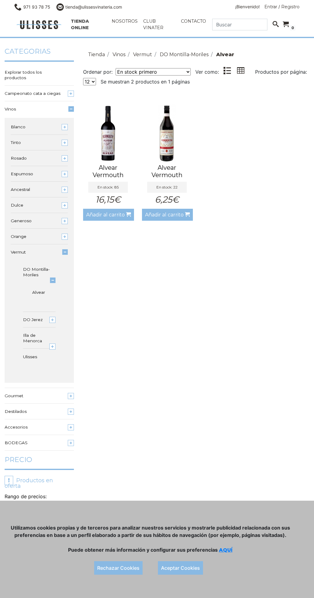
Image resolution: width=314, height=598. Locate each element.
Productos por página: (281, 72)
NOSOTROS (125, 21)
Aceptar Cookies (180, 568)
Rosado (19, 158)
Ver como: (207, 72)
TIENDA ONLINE (80, 24)
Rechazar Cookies (118, 568)
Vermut (18, 252)
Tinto (16, 142)
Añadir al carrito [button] (106, 215)
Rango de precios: (26, 496)
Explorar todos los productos (23, 75)
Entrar (270, 7)
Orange (18, 236)
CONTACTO (193, 21)
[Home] (38, 24)
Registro (290, 7)
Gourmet (14, 395)
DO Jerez (33, 319)
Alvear (38, 292)
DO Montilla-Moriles (36, 272)
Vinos (10, 109)
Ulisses (30, 356)
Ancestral (20, 189)
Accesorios (16, 427)
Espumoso (22, 173)
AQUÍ (225, 550)
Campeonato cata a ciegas (32, 93)
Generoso (21, 220)
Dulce (17, 205)
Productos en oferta (29, 483)
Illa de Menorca (32, 338)
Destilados (16, 411)
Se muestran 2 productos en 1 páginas (145, 82)
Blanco (18, 126)
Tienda (96, 54)
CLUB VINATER (153, 24)
